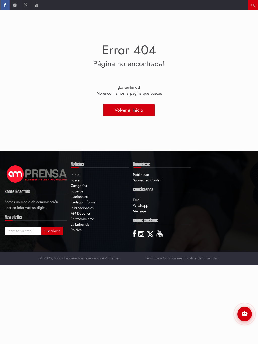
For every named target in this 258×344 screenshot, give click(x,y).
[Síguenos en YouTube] (36, 5)
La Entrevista (80, 224)
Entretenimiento (82, 218)
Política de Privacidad (201, 258)
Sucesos (77, 191)
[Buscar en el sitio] (253, 5)
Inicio (75, 174)
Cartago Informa (83, 202)
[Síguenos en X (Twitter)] (25, 5)
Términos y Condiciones (163, 258)
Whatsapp (140, 205)
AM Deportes (81, 213)
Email (137, 199)
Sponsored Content (147, 180)
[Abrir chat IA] (244, 314)
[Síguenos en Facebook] (4, 5)
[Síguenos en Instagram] (14, 5)
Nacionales (79, 196)
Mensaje (139, 211)
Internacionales (82, 207)
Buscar (76, 180)
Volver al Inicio (129, 110)
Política (76, 229)
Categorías (79, 185)
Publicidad (141, 174)
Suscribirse (52, 230)
